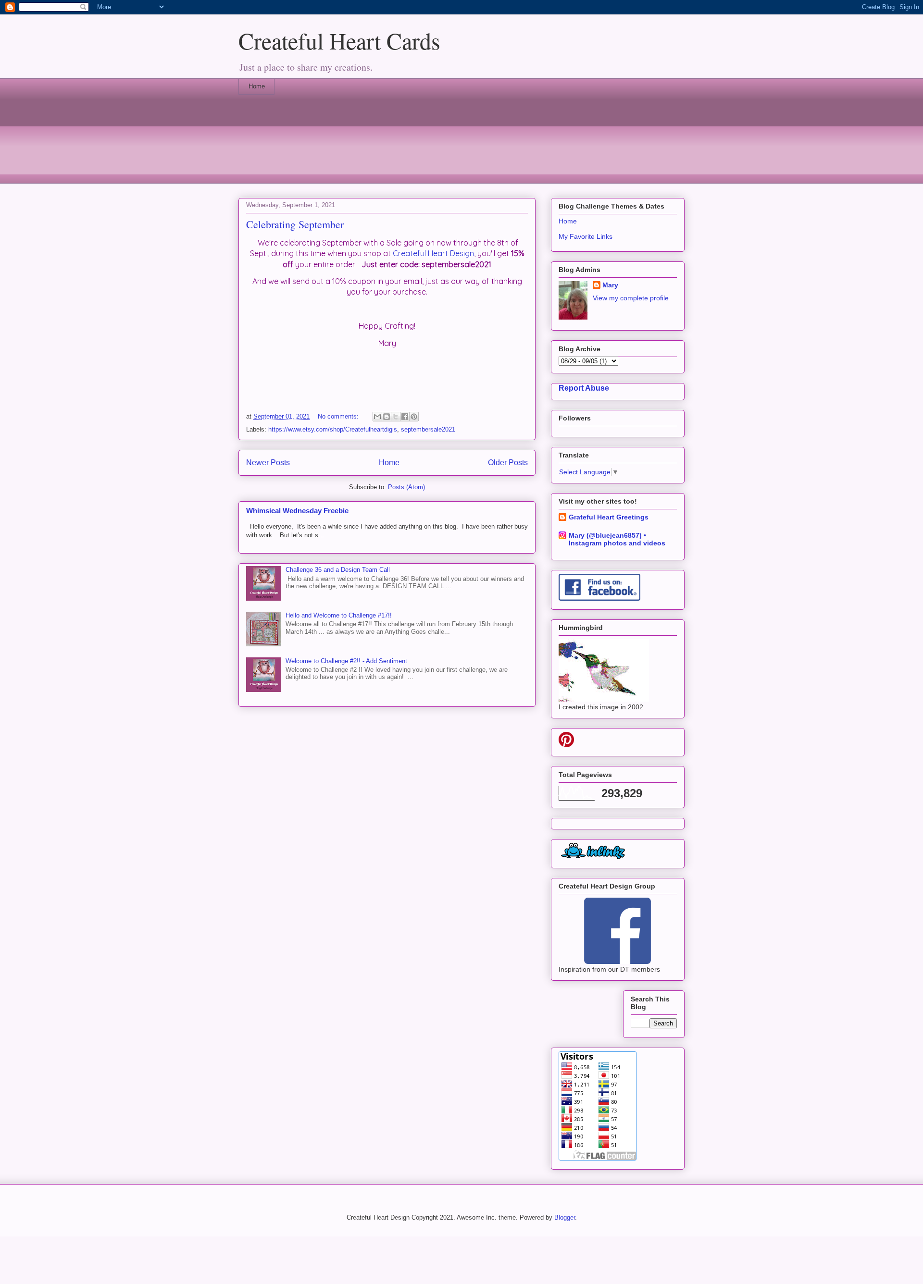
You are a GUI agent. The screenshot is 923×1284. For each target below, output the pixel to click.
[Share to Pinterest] (414, 416)
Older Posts (508, 462)
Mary (610, 285)
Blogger (564, 1217)
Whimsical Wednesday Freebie (297, 510)
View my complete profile (631, 298)
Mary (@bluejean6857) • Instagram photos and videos (617, 539)
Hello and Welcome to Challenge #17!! (339, 615)
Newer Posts (268, 462)
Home (257, 86)
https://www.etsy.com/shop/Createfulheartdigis (332, 429)
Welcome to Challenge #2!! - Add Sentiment (346, 661)
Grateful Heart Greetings (609, 517)
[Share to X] (395, 416)
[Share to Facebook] (405, 416)
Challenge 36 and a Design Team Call (338, 569)
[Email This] (377, 416)
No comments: (339, 416)
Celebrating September (295, 224)
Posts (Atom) (406, 487)
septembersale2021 (428, 429)
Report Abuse (584, 387)
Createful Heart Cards (339, 40)
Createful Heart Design (433, 253)
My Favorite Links (585, 236)
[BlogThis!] (386, 416)
